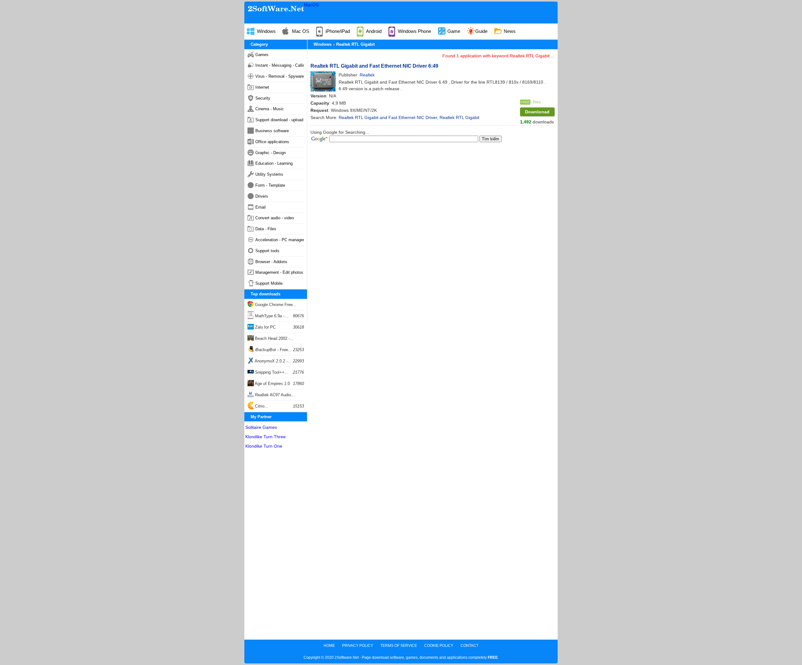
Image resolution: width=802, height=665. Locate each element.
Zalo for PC (265, 327)
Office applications (272, 141)
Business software (272, 130)
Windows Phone (414, 31)
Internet (262, 87)
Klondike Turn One (263, 446)
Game (453, 31)
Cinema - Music (269, 109)
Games (261, 54)
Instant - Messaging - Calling (279, 65)
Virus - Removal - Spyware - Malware (279, 76)
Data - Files (265, 228)
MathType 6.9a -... (271, 316)
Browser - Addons (271, 261)
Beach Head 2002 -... (274, 338)
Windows (266, 31)
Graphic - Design (270, 152)
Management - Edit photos (279, 272)
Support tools (267, 250)
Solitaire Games (261, 427)
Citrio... (261, 406)
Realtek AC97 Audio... (274, 394)
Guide (481, 31)
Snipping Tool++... (271, 372)
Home (329, 645)
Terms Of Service (398, 645)
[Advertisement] (275, 546)
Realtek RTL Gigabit (355, 44)
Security (262, 98)
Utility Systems (269, 174)
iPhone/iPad (337, 31)
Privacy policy (357, 645)
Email (260, 207)
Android (373, 31)
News (509, 31)
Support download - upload (279, 119)
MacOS (311, 4)
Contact (469, 645)
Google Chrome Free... (275, 304)
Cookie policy (438, 645)
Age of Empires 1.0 (272, 383)
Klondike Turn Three (265, 436)
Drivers (261, 196)
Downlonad (537, 111)
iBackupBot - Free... (273, 349)
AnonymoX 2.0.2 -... (272, 361)
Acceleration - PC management (279, 239)
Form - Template (270, 185)
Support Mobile (269, 283)
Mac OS (300, 31)
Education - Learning (274, 163)
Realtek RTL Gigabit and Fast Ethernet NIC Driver (388, 117)
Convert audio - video (274, 218)
